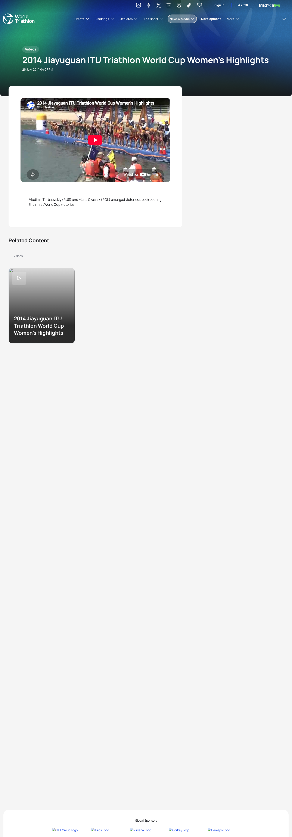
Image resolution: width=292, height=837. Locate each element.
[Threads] (178, 6)
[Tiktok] (189, 6)
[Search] (284, 19)
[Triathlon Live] (269, 5)
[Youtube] (168, 5)
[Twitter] (158, 6)
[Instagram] (138, 6)
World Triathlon (19, 18)
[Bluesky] (199, 6)
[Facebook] (148, 6)
